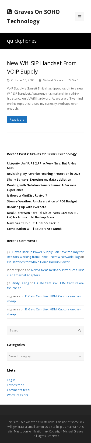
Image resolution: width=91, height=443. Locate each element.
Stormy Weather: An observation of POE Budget (42, 201)
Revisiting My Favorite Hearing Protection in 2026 (43, 173)
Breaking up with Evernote (26, 207)
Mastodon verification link (31, 431)
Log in (11, 380)
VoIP (75, 80)
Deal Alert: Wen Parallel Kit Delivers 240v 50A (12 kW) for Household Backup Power (42, 215)
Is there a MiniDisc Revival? (27, 195)
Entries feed (15, 385)
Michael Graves (53, 80)
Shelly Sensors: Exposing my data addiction (39, 179)
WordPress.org (17, 395)
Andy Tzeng (20, 283)
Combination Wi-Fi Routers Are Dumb (34, 229)
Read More (17, 120)
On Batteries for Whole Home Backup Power (38, 262)
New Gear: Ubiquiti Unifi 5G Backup (33, 223)
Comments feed (18, 390)
